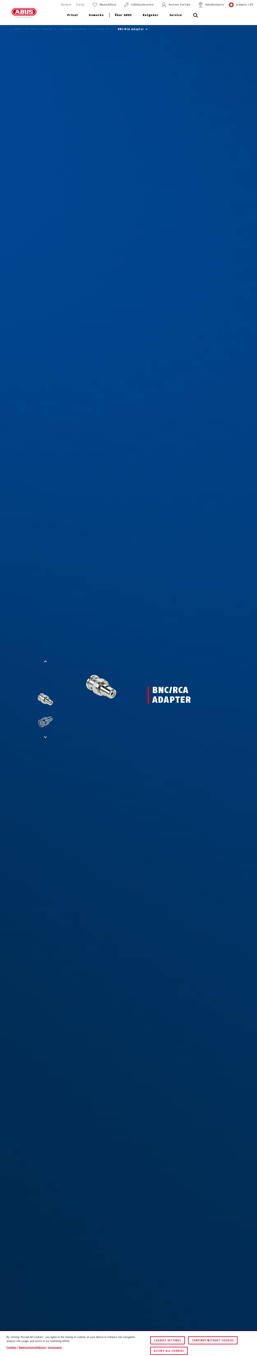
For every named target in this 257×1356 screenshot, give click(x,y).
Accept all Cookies (169, 1351)
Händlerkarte (214, 4)
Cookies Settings (167, 1340)
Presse (80, 4)
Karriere (66, 4)
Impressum (55, 1347)
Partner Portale (180, 4)
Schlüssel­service (142, 4)
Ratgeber (151, 15)
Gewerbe (96, 15)
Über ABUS (123, 15)
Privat (72, 15)
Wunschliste (108, 4)
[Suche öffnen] (195, 17)
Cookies (11, 1347)
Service (175, 15)
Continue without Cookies (213, 1340)
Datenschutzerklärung (32, 1347)
